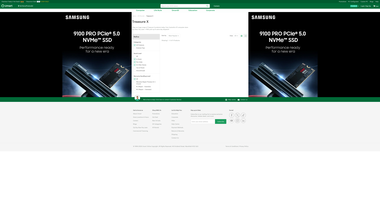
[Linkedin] (243, 122)
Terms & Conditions (232, 146)
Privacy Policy (243, 146)
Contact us (243, 99)
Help (377, 1)
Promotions (342, 1)
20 (236, 35)
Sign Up (368, 6)
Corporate (210, 10)
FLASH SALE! (44, 1)
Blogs (371, 1)
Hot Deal (155, 117)
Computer (140, 10)
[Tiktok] (243, 117)
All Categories (157, 124)
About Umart (137, 113)
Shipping (174, 134)
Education (193, 10)
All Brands (141, 16)
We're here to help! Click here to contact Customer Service (162, 99)
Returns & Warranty (177, 131)
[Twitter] (238, 117)
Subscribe (220, 121)
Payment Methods (177, 127)
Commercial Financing (140, 131)
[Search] (207, 6)
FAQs (173, 120)
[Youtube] (232, 122)
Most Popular (173, 35)
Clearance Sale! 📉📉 (33, 1)
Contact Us (175, 138)
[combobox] (185, 6)
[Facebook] (232, 117)
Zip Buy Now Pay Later (140, 127)
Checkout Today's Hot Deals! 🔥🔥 (12, 1)
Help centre (232, 99)
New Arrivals (156, 120)
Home (134, 16)
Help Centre (175, 124)
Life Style (158, 10)
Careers (217, 6)
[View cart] (374, 6)
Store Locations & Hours (141, 117)
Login (363, 6)
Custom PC (364, 1)
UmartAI (175, 10)
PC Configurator (353, 1)
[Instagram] (238, 122)
